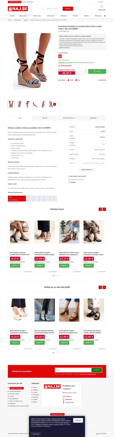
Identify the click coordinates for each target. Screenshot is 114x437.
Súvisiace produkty (68, 118)
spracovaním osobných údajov (88, 374)
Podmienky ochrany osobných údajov (19, 406)
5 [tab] (59, 275)
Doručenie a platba (14, 394)
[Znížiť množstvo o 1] (85, 72)
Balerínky (35, 390)
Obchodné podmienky (27, 2)
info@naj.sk (68, 396)
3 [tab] (56, 275)
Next (104, 209)
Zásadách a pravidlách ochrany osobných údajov (49, 424)
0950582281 (68, 399)
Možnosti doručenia (66, 65)
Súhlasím (78, 420)
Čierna (103, 131)
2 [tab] (54, 275)
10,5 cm (102, 137)
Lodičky (35, 392)
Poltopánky (36, 394)
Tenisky (35, 387)
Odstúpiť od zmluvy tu (14, 2)
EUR (101, 2)
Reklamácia (12, 403)
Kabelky (35, 399)
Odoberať (96, 370)
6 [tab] (60, 275)
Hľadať (68, 9)
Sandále (73, 182)
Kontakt (12, 396)
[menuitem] (12, 15)
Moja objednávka (14, 398)
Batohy (35, 402)
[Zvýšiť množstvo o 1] (85, 70)
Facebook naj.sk (69, 402)
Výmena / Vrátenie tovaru (16, 401)
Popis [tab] (20, 118)
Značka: (102, 80)
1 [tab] (53, 275)
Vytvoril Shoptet (102, 433)
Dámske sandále (100, 127)
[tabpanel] (20, 243)
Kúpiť (99, 71)
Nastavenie (36, 434)
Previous (100, 209)
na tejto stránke (63, 423)
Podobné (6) (93, 118)
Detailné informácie (64, 47)
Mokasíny (35, 397)
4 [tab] (57, 275)
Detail (15, 266)
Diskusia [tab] (44, 118)
